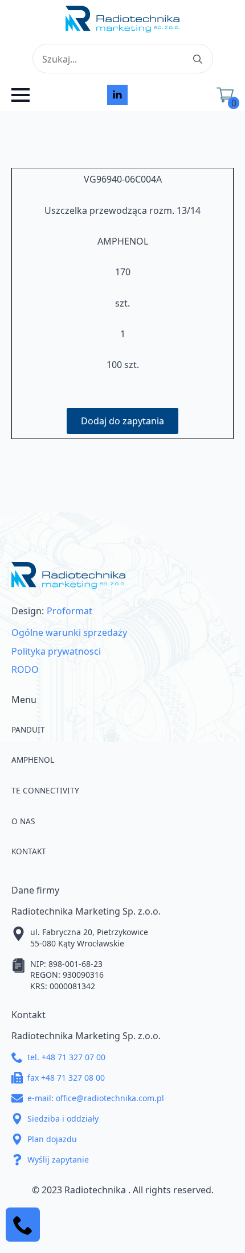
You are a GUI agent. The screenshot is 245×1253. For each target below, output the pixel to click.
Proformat (69, 611)
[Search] (198, 59)
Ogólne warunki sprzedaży (69, 632)
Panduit (28, 729)
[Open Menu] (20, 95)
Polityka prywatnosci (56, 651)
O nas (23, 821)
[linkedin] (117, 95)
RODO (25, 669)
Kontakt (28, 851)
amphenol (32, 759)
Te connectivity (45, 790)
